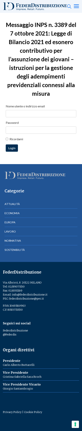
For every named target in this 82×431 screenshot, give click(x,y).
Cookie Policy (33, 412)
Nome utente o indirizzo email (25, 106)
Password (12, 122)
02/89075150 (16, 286)
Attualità (12, 204)
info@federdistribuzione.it (29, 294)
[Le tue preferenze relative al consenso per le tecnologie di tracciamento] (75, 424)
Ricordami (16, 139)
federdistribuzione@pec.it (26, 298)
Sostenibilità (15, 249)
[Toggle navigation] (76, 6)
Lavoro (10, 231)
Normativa (13, 240)
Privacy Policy (12, 412)
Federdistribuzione (15, 330)
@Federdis (9, 334)
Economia (12, 213)
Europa (10, 222)
